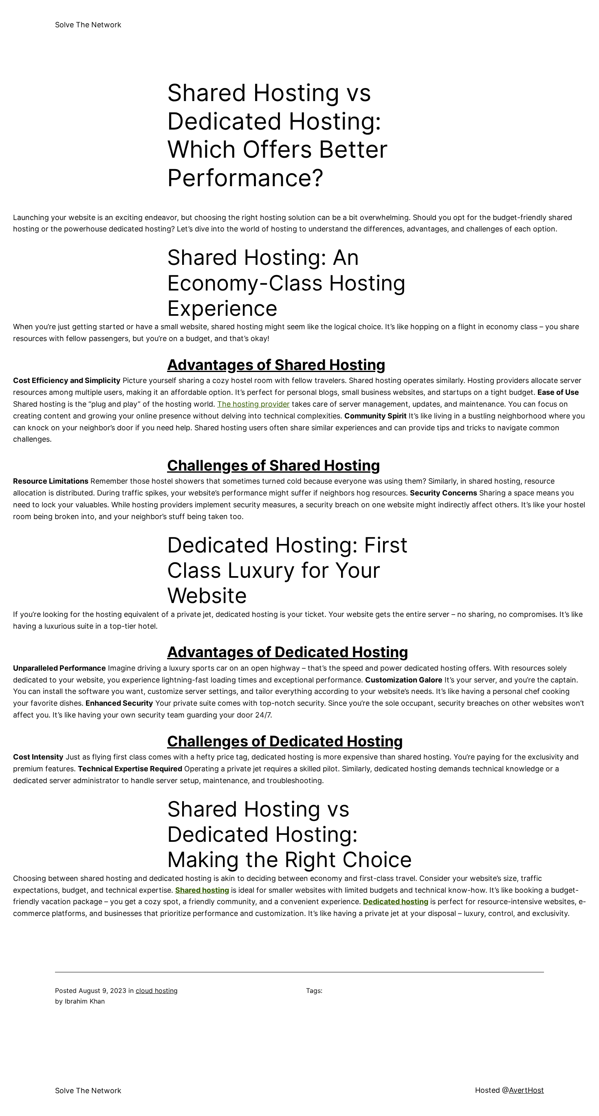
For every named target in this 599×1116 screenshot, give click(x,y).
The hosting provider (253, 404)
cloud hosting (157, 990)
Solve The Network (88, 24)
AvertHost (526, 1090)
